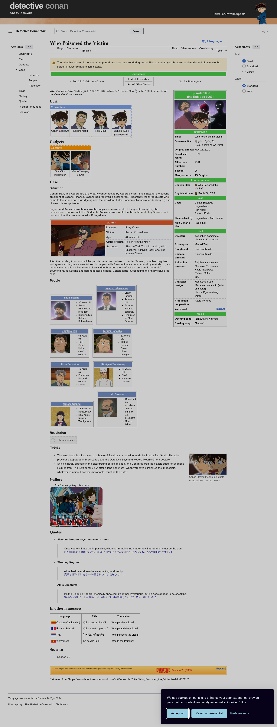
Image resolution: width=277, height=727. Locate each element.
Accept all (177, 713)
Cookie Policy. (236, 702)
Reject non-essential (209, 713)
